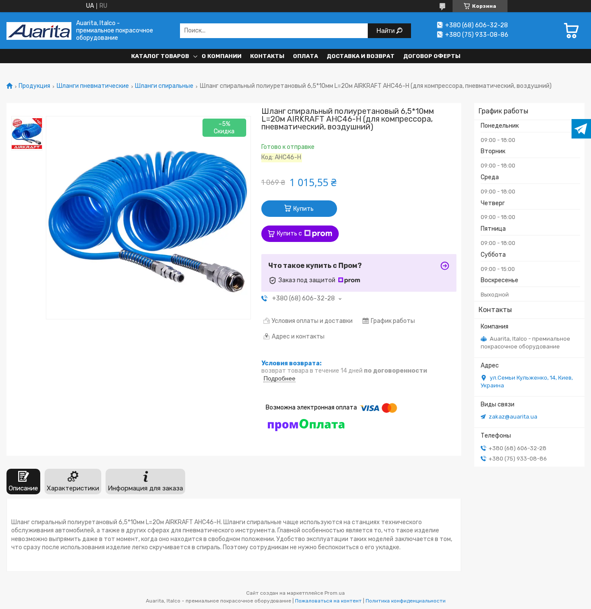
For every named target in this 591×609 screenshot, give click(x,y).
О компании (221, 56)
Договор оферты (431, 56)
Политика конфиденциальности (406, 601)
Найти (386, 30)
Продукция (34, 86)
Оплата (305, 56)
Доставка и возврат (361, 56)
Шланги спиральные (164, 86)
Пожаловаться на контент (328, 601)
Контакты (267, 56)
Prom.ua (334, 593)
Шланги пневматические (93, 86)
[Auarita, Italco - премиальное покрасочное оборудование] (38, 30)
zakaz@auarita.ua (513, 416)
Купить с (289, 233)
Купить (303, 209)
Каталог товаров (160, 56)
